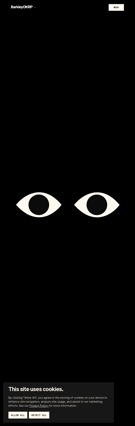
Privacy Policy (39, 405)
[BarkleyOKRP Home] (22, 7)
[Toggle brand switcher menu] (34, 7)
